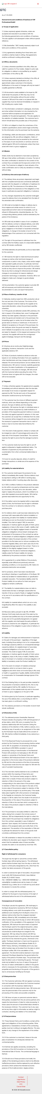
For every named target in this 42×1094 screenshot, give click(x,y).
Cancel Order (21, 1086)
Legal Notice (21, 1079)
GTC (20, 1084)
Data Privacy (21, 1082)
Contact (21, 1077)
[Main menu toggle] (38, 4)
